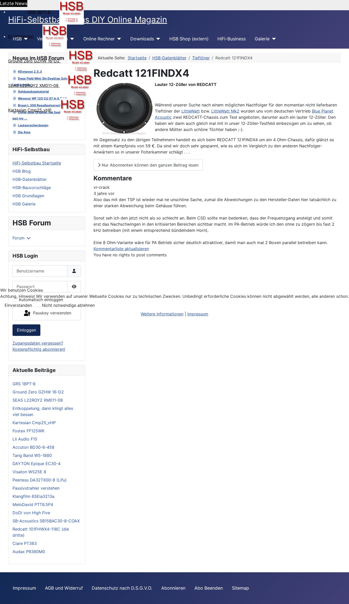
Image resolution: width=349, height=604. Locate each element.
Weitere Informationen (162, 313)
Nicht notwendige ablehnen (68, 305)
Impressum (197, 313)
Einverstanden (18, 305)
